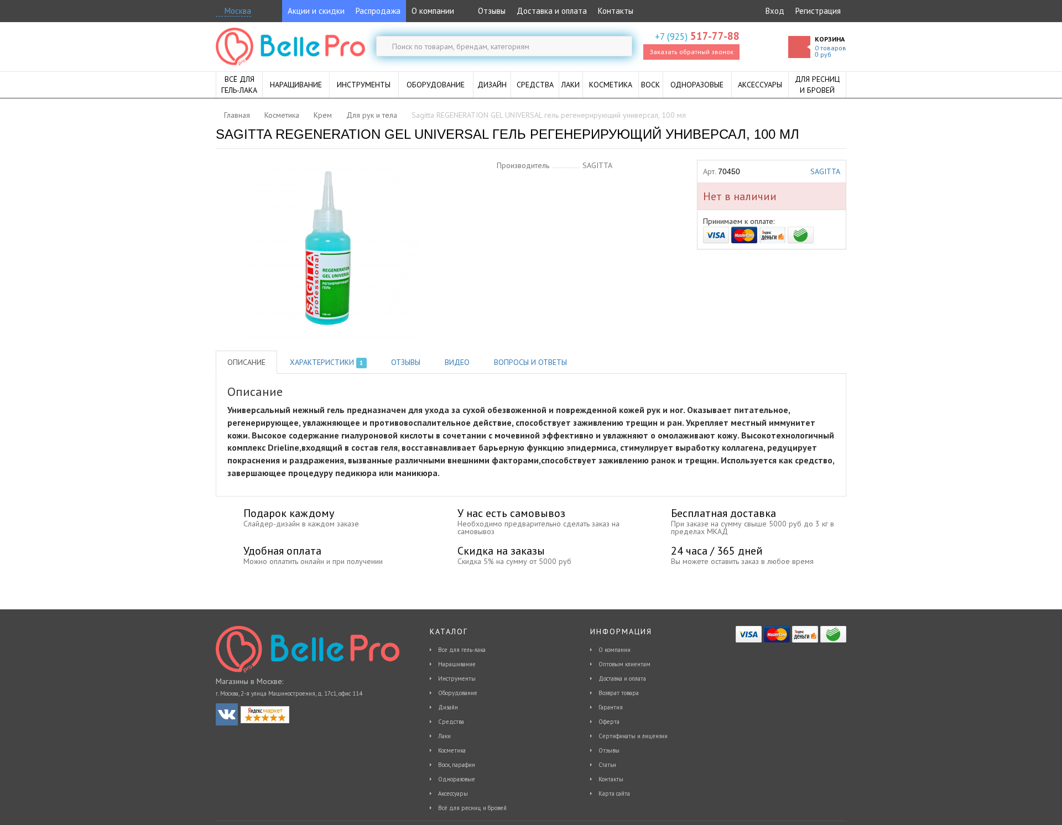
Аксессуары (453, 793)
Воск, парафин (456, 765)
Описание (246, 362)
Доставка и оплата (552, 11)
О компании (433, 11)
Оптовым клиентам (624, 664)
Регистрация (818, 11)
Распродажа (378, 11)
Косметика (452, 750)
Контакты (615, 11)
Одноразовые (456, 779)
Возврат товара (618, 693)
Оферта (609, 721)
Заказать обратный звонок (691, 52)
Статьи (607, 765)
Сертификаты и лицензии (633, 736)
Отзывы (491, 11)
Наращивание (457, 664)
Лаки (444, 736)
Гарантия (610, 707)
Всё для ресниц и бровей (472, 808)
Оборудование (457, 693)
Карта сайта (614, 793)
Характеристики (326, 362)
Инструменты (457, 678)
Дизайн (448, 707)
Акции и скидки (316, 11)
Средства (451, 721)
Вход (775, 11)
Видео (457, 362)
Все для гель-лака (462, 650)
